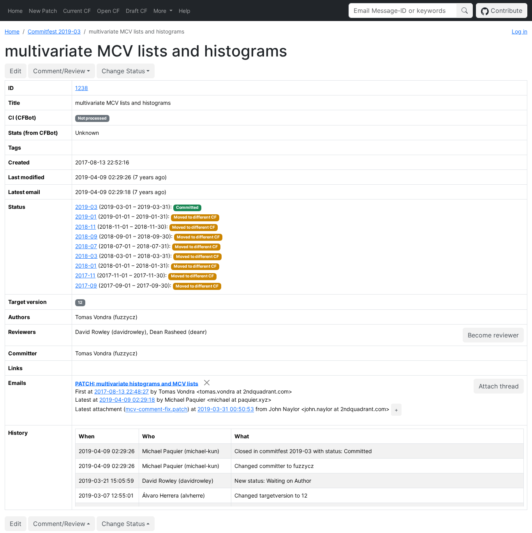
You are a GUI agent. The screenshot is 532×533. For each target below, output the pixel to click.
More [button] (160, 10)
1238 (81, 88)
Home (15, 10)
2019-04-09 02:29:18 (127, 399)
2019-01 (86, 216)
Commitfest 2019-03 (54, 31)
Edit (15, 71)
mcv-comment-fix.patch (156, 409)
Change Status (123, 71)
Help (184, 10)
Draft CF (136, 10)
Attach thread (499, 386)
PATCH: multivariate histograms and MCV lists (136, 383)
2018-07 (86, 246)
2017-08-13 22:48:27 (121, 391)
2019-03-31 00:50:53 (225, 409)
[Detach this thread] (207, 383)
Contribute (505, 10)
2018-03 (86, 255)
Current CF (77, 10)
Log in (519, 31)
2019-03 (86, 206)
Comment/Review (59, 71)
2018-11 (85, 226)
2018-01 (86, 265)
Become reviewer (493, 335)
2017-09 (86, 285)
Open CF (108, 10)
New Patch (43, 10)
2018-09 (86, 236)
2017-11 (85, 275)
